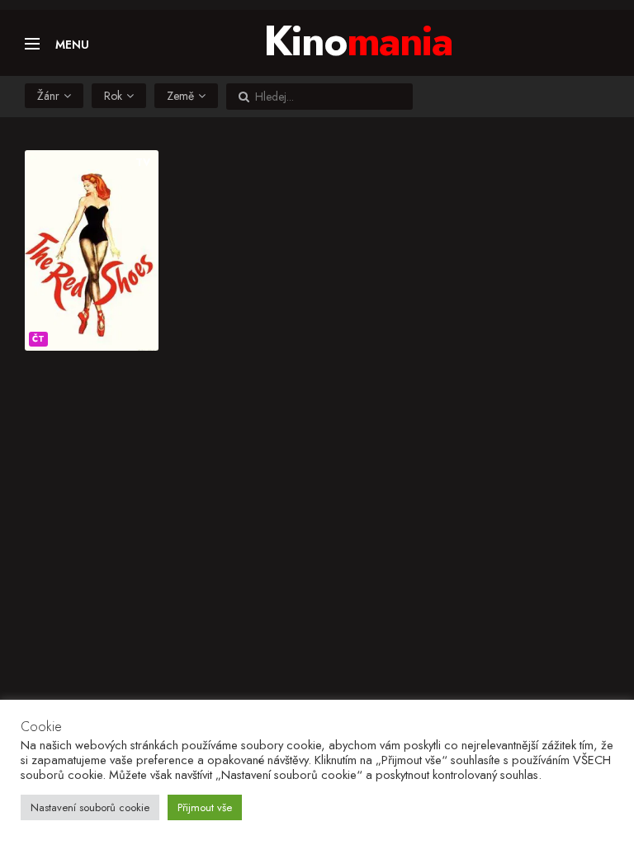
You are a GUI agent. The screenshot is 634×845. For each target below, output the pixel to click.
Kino (357, 41)
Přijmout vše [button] (204, 807)
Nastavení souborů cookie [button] (90, 807)
